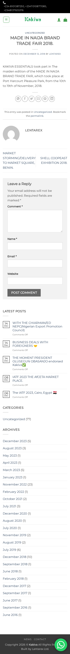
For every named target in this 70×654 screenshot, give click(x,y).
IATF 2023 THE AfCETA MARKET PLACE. (36, 378)
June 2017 (10, 600)
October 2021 (12, 499)
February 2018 (13, 578)
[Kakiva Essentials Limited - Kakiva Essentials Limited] (33, 19)
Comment (15, 206)
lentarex (55, 54)
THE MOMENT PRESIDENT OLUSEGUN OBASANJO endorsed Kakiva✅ (38, 361)
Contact (40, 639)
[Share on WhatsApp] (18, 99)
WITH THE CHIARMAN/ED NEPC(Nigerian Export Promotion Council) (37, 326)
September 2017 (15, 593)
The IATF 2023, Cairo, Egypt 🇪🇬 (35, 392)
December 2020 (15, 513)
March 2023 (11, 470)
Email (12, 256)
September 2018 (15, 564)
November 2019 (14, 535)
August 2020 (12, 520)
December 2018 (14, 557)
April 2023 (10, 462)
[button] (6, 20)
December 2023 (15, 441)
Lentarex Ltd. (40, 649)
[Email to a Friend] (38, 99)
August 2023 (12, 448)
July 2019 (9, 550)
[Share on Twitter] (32, 99)
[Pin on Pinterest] (45, 99)
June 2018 (10, 571)
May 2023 (10, 455)
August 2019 (12, 542)
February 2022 (13, 492)
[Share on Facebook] (25, 99)
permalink (37, 115)
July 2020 (10, 528)
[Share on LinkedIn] (52, 99)
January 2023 (12, 477)
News (27, 639)
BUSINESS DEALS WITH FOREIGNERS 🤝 (30, 344)
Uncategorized (35, 33)
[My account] (59, 20)
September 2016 (15, 607)
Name (12, 239)
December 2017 (14, 586)
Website (12, 273)
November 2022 (15, 484)
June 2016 (10, 615)
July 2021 (9, 506)
